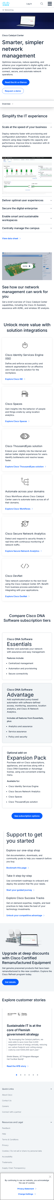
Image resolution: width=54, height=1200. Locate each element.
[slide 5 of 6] (33, 1074)
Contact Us (6, 1100)
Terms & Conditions (10, 1139)
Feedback (6, 1128)
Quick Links (8, 1089)
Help (4, 1134)
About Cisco (7, 1095)
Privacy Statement (25, 1189)
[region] (27, 1186)
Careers (5, 1106)
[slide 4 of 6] (29, 1074)
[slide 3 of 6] (24, 1074)
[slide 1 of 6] (16, 1074)
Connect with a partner (11, 1112)
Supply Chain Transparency (13, 1168)
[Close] (50, 1176)
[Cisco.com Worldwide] (6, 4)
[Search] (42, 3)
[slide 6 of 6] (37, 1074)
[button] (27, 266)
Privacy (5, 1145)
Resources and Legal (12, 1122)
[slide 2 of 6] (20, 1074)
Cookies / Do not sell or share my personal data (22, 1151)
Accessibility (7, 1156)
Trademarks (7, 1162)
